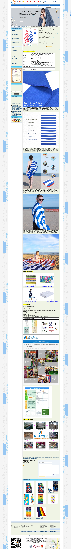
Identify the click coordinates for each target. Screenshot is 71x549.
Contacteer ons (39, 535)
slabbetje (13, 45)
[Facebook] (20, 120)
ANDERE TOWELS (14, 63)
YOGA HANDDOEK (14, 58)
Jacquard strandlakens (15, 34)
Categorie (14, 26)
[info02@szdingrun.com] (23, 465)
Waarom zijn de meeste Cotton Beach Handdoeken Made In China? (15, 527)
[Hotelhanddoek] (35, 25)
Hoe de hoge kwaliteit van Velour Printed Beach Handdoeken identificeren (15, 531)
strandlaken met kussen (15, 42)
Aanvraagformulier (29, 535)
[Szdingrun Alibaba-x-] (12, 120)
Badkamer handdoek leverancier (52, 301)
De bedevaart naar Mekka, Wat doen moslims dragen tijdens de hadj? (15, 524)
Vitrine (22, 528)
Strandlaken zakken (15, 31)
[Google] (18, 120)
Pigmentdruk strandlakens (15, 39)
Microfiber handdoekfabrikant (29, 286)
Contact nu (16, 121)
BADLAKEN (18, 26)
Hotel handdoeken (14, 50)
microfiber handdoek (28, 457)
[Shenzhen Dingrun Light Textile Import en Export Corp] (13, 2)
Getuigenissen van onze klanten (35, 524)
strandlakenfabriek (48, 286)
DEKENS (13, 47)
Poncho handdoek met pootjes (30, 301)
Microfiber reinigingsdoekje (44, 532)
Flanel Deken (52, 527)
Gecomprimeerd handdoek (54, 530)
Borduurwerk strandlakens (15, 38)
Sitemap (43, 535)
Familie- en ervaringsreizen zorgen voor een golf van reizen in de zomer (17, 115)
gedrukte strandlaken (24, 26)
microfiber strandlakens (26, 458)
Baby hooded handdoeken (24, 532)
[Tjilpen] (16, 120)
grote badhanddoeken (34, 458)
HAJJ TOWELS (14, 56)
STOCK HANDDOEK (15, 61)
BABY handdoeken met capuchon (17, 53)
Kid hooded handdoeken (15, 33)
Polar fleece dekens (53, 526)
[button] (58, 17)
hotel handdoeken (52, 532)
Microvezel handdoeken (15, 52)
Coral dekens (52, 525)
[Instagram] (14, 120)
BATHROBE (13, 60)
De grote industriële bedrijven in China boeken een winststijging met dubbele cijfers (16, 106)
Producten (34, 535)
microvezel (43, 286)
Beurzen (32, 525)
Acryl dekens (52, 524)
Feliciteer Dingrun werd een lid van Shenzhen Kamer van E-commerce (25, 526)
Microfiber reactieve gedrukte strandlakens (44, 457)
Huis (11, 26)
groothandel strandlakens (55, 457)
